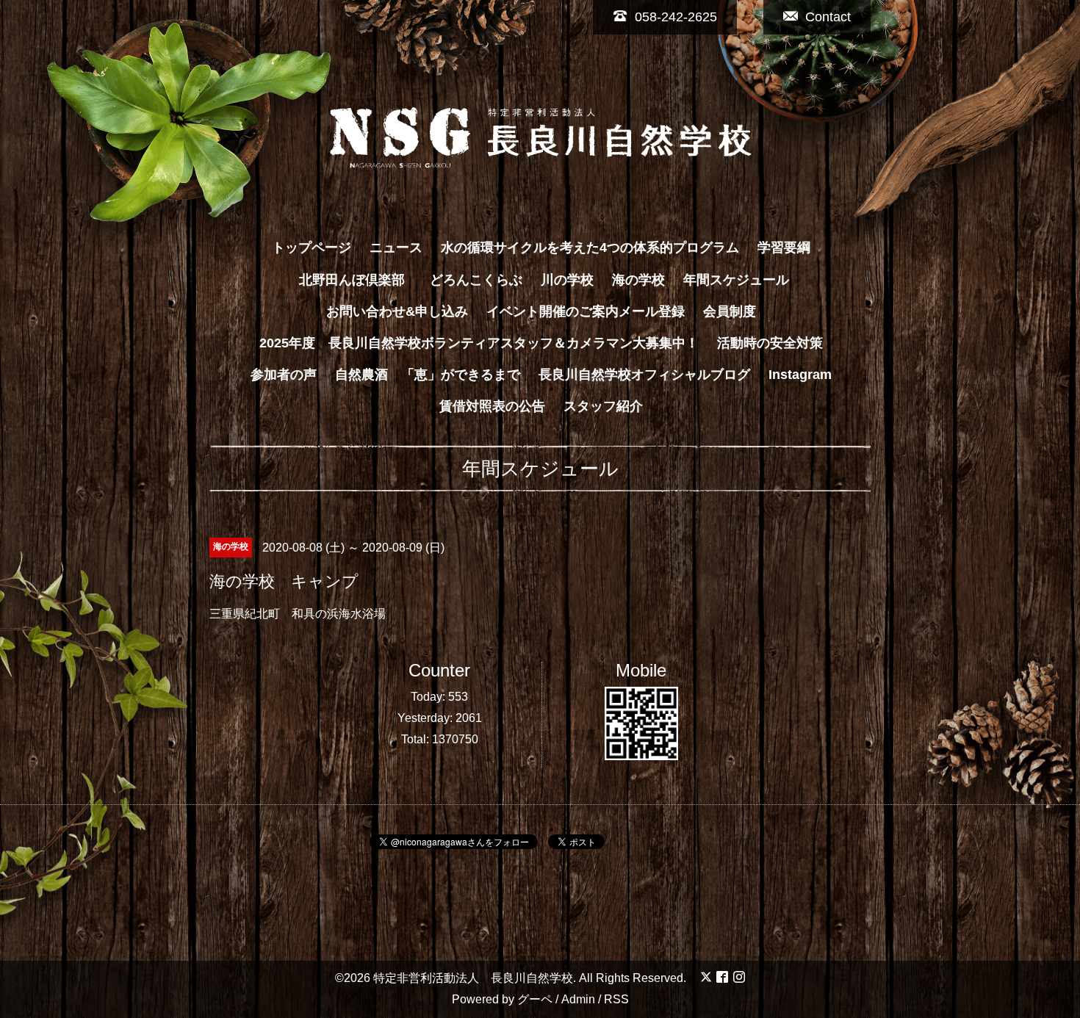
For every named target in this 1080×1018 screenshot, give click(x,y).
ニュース (396, 247)
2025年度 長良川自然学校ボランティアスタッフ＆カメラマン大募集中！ (479, 343)
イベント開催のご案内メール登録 (585, 311)
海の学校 (638, 279)
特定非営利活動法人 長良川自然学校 (473, 978)
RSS (616, 999)
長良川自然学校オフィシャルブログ (644, 374)
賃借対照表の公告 (492, 406)
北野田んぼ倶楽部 (358, 279)
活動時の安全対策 (770, 343)
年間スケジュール (736, 279)
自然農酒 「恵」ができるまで (427, 374)
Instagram (800, 374)
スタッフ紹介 (603, 406)
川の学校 (567, 279)
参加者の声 (284, 374)
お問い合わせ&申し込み (397, 311)
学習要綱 (783, 247)
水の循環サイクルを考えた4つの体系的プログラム (590, 247)
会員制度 (729, 311)
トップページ (311, 247)
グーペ (534, 999)
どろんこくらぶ (476, 279)
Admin (578, 999)
